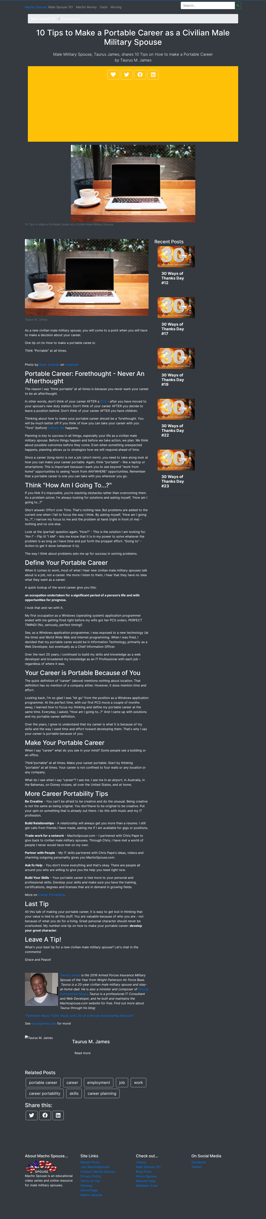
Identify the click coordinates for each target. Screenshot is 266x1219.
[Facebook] (140, 74)
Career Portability (51, 895)
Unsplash (71, 364)
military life (56, 428)
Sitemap (86, 1185)
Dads (103, 7)
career (72, 1082)
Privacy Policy (90, 1176)
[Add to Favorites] (113, 74)
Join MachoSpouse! (94, 1167)
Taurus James (70, 975)
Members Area (146, 1185)
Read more (83, 1053)
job (122, 1082)
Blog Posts (144, 1171)
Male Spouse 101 (60, 7)
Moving (116, 7)
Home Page (89, 1190)
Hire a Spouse (146, 1176)
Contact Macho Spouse (97, 1171)
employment (98, 1082)
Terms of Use (90, 1181)
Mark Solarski (49, 364)
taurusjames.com (43, 1023)
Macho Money (86, 7)
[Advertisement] (133, 109)
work (138, 1082)
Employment (70, 19)
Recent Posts (90, 1162)
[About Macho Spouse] (41, 1166)
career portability (44, 1093)
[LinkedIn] (153, 74)
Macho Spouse (36, 7)
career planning (102, 1093)
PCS (103, 401)
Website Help (145, 1181)
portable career (43, 1082)
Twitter (196, 1167)
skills (74, 1093)
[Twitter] (127, 74)
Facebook (198, 1162)
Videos (141, 1162)
